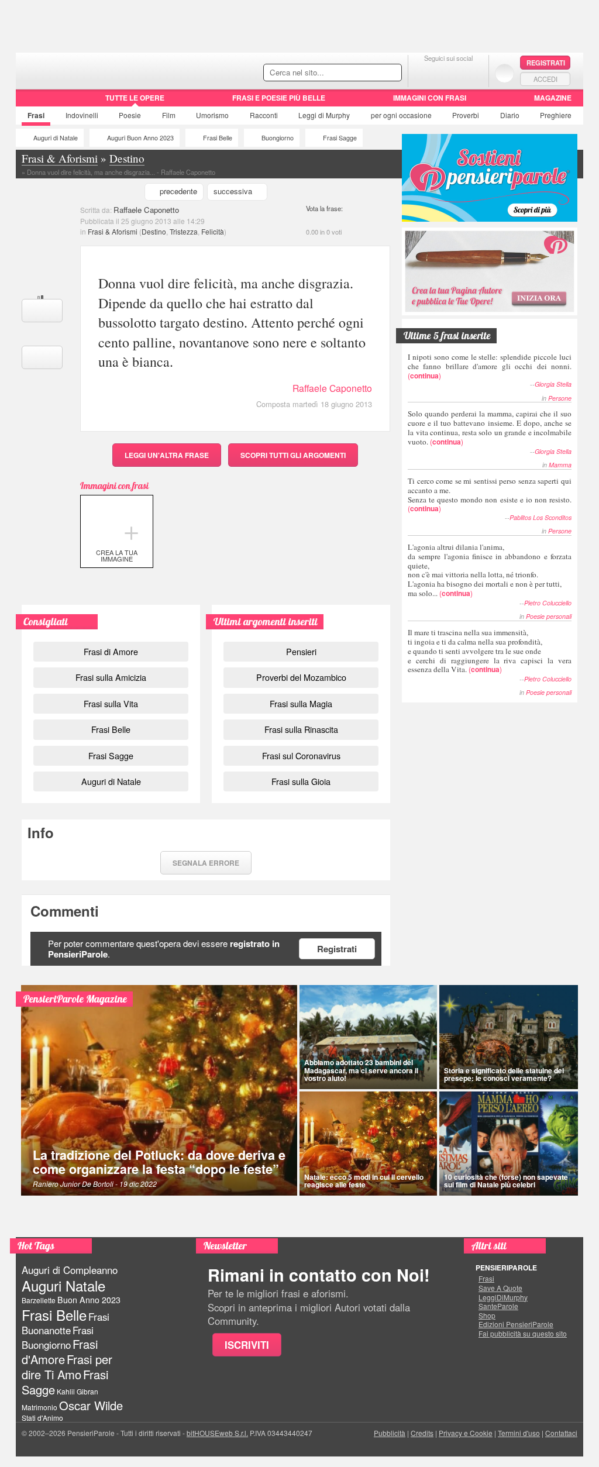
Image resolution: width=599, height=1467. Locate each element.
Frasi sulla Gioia (301, 781)
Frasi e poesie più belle (278, 97)
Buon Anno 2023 (89, 1300)
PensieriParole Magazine (75, 998)
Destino (154, 231)
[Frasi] (32, 102)
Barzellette (39, 1300)
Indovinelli (82, 115)
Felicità (212, 231)
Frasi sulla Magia (301, 703)
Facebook (425, 73)
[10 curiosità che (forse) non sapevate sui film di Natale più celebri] (509, 1143)
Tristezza (184, 231)
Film (168, 115)
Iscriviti (247, 1345)
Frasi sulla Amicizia (110, 677)
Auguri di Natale (55, 137)
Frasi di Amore (111, 651)
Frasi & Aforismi (112, 231)
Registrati (545, 62)
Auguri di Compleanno (70, 1270)
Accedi (545, 79)
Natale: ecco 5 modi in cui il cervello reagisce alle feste (364, 1181)
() (490, 366)
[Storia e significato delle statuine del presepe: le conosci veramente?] (509, 1037)
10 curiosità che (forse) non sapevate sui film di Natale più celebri (506, 1181)
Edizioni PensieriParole (515, 1324)
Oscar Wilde (91, 1405)
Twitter (448, 73)
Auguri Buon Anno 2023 (140, 137)
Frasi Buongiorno (58, 1337)
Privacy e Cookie (466, 1433)
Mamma (560, 464)
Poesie (130, 115)
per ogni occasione (401, 115)
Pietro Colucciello (548, 602)
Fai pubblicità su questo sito (522, 1333)
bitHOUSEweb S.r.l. (217, 1433)
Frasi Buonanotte (65, 1323)
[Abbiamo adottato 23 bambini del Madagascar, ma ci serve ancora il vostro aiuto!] (368, 1037)
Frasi (35, 115)
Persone (560, 398)
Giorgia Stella (553, 384)
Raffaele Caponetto (146, 209)
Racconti (264, 115)
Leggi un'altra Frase (167, 455)
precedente (178, 191)
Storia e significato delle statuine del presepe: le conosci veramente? (504, 1074)
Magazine (553, 97)
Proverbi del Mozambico (301, 677)
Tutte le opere (134, 97)
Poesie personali (549, 616)
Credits (422, 1433)
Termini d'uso (519, 1433)
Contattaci (561, 1433)
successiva (233, 191)
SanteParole (498, 1306)
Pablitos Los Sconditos (541, 517)
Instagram (472, 73)
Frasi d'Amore (60, 1351)
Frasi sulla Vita (111, 703)
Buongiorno (277, 137)
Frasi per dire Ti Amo (67, 1367)
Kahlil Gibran (77, 1391)
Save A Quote (500, 1288)
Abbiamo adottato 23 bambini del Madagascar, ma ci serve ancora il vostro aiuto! (361, 1070)
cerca (368, 73)
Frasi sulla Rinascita (301, 729)
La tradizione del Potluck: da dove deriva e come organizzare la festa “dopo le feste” (159, 1162)
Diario (509, 115)
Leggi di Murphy (324, 115)
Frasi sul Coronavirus (301, 755)
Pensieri (301, 651)
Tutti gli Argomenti (293, 455)
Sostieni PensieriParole (489, 178)
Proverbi (465, 115)
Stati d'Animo (42, 1418)
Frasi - (96, 69)
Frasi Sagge (340, 137)
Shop (486, 1315)
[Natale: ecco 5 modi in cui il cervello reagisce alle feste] (368, 1143)
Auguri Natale (63, 1285)
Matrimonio (39, 1407)
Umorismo (212, 115)
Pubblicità (389, 1433)
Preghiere (556, 115)
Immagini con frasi (429, 97)
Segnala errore (206, 863)
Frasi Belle (217, 137)
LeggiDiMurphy (503, 1297)
